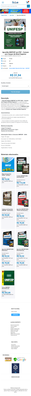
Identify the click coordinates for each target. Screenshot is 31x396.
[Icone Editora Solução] (15, 2)
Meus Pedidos (14, 348)
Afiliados (15, 314)
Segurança (13, 332)
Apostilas (12, 15)
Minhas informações (15, 346)
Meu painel (13, 344)
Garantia (12, 327)
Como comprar (14, 326)
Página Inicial (4, 15)
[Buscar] (28, 6)
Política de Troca (14, 331)
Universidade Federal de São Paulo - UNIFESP (19, 68)
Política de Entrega (14, 330)
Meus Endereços (14, 347)
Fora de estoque (15, 92)
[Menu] (3, 2)
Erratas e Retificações (15, 328)
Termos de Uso (14, 335)
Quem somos (14, 311)
